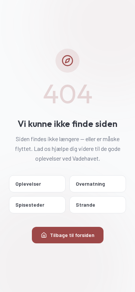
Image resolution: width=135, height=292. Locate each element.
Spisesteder (29, 204)
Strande (85, 204)
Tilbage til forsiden (72, 235)
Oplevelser (28, 183)
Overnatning (90, 183)
